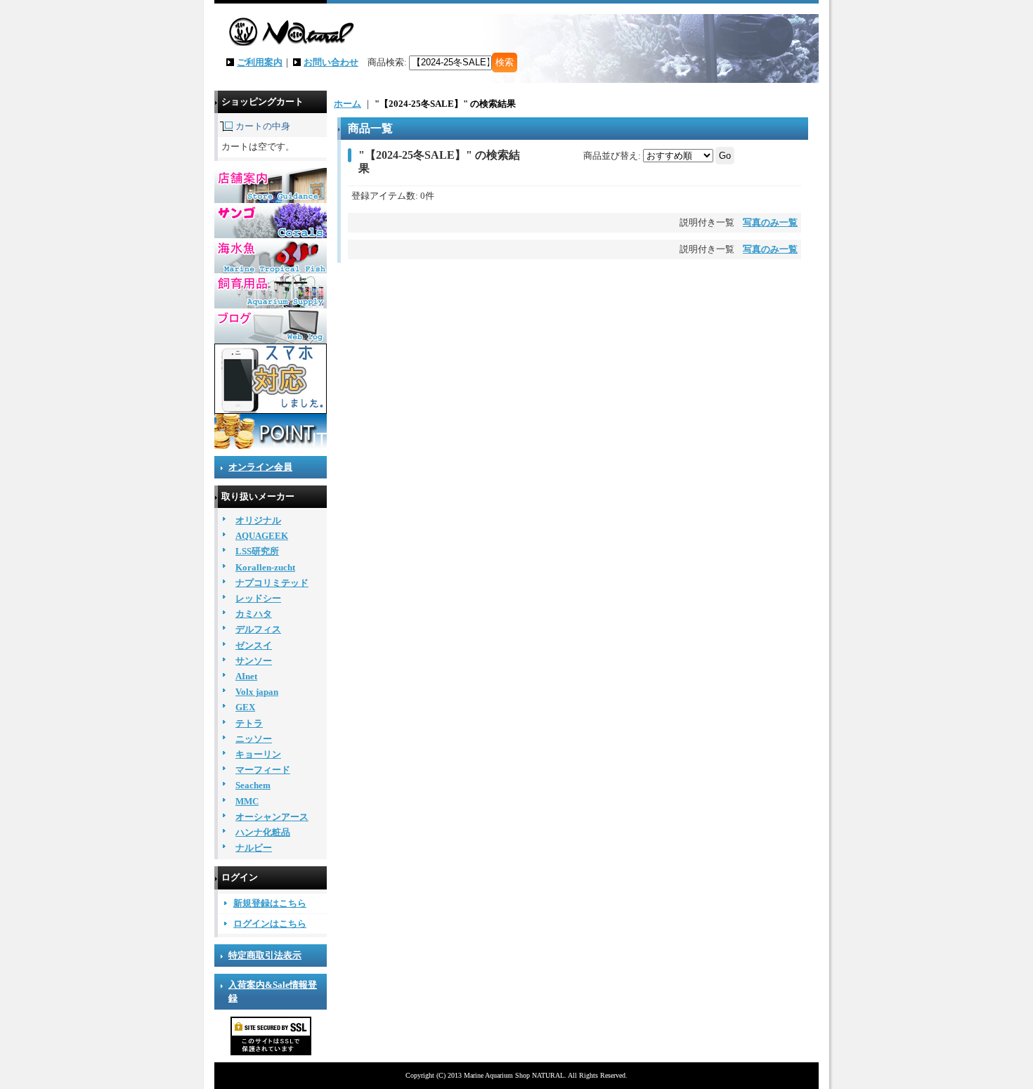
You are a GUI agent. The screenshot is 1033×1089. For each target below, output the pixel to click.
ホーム (347, 103)
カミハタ (253, 613)
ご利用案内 (259, 62)
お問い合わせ (331, 62)
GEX (245, 707)
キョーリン (258, 754)
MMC (247, 801)
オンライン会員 (260, 467)
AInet (246, 676)
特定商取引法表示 (264, 955)
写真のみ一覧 (770, 222)
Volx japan (256, 691)
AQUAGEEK (261, 535)
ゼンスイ (253, 645)
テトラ (249, 723)
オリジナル (258, 520)
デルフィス (258, 629)
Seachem (253, 785)
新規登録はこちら (269, 903)
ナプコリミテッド (271, 583)
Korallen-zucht (265, 567)
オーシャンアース (271, 816)
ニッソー (253, 738)
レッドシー (258, 598)
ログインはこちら (269, 923)
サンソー (253, 661)
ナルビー (253, 847)
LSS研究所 (257, 551)
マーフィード (262, 769)
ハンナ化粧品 (262, 832)
